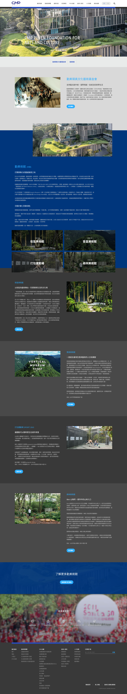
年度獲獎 (41, 661)
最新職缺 (76, 661)
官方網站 (70, 106)
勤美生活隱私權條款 (109, 684)
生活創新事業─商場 (79, 625)
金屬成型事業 (32, 625)
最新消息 (56, 3)
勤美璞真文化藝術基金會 (59, 62)
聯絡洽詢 (63, 666)
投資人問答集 (65, 663)
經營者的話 (42, 659)
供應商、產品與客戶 (44, 676)
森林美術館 (90, 262)
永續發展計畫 (42, 654)
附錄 (40, 683)
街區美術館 (37, 240)
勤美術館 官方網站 (67, 582)
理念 (13, 654)
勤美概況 (41, 666)
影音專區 (64, 3)
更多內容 (19, 471)
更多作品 (19, 329)
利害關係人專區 (65, 661)
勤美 (16, 3)
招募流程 (76, 659)
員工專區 (97, 684)
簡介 (13, 651)
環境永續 (41, 678)
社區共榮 (41, 680)
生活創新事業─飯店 (63, 625)
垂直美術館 (90, 240)
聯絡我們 (88, 684)
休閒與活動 (77, 656)
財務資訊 (63, 651)
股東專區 (63, 654)
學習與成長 (77, 654)
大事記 (13, 656)
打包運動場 (37, 262)
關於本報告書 (42, 656)
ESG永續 (71, 3)
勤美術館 (72, 62)
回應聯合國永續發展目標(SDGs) (48, 663)
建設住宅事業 (48, 625)
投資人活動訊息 (65, 656)
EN (108, 3)
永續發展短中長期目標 (45, 651)
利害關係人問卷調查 (44, 685)
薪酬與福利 (77, 651)
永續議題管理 (42, 668)
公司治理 (41, 671)
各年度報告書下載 (44, 688)
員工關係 (41, 673)
